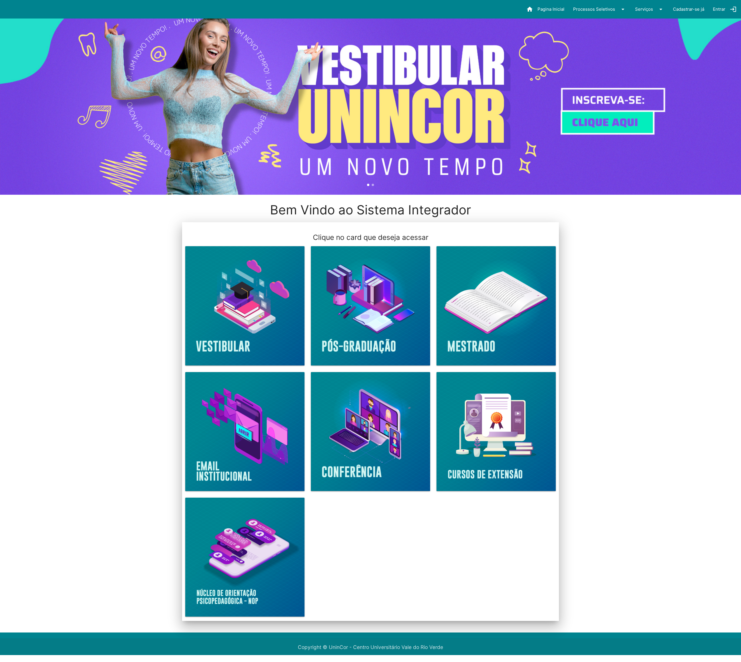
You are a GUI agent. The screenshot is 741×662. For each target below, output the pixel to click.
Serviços (649, 9)
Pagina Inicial (545, 9)
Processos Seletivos (599, 9)
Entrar (725, 9)
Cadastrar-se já (688, 9)
